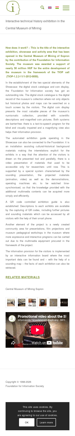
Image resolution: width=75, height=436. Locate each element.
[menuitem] (40, 8)
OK (26, 422)
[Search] (40, 8)
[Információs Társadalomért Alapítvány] (31, 8)
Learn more (46, 422)
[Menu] (64, 8)
